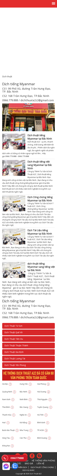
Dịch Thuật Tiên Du (13, 339)
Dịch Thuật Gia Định (14, 352)
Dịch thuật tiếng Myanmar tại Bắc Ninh (39, 137)
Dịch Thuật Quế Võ (13, 332)
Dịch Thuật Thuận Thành (16, 345)
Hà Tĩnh (42, 415)
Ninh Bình (25, 399)
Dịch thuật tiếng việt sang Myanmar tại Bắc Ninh (39, 165)
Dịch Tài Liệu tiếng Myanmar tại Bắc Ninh (39, 232)
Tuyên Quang (44, 407)
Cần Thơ (25, 438)
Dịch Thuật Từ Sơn (13, 325)
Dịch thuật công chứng (42, 467)
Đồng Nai (7, 445)
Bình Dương (43, 438)
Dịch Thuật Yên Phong (15, 365)
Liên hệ (40, 463)
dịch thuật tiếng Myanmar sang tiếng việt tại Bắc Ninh (41, 267)
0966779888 (17, 458)
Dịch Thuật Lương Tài (14, 358)
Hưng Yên (25, 384)
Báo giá (29, 463)
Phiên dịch (22, 467)
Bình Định (42, 422)
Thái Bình (7, 407)
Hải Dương (43, 391)
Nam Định (7, 399)
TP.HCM (42, 430)
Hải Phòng (43, 384)
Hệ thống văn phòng (43, 460)
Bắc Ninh (25, 391)
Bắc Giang (25, 407)
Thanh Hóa (8, 415)
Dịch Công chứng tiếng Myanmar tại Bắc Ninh (40, 199)
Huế (5, 422)
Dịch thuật (7, 76)
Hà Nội (6, 384)
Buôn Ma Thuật (10, 430)
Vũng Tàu (7, 438)
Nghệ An (25, 415)
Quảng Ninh (8, 391)
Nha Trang (25, 430)
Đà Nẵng (25, 422)
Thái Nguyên (44, 399)
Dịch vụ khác (29, 470)
